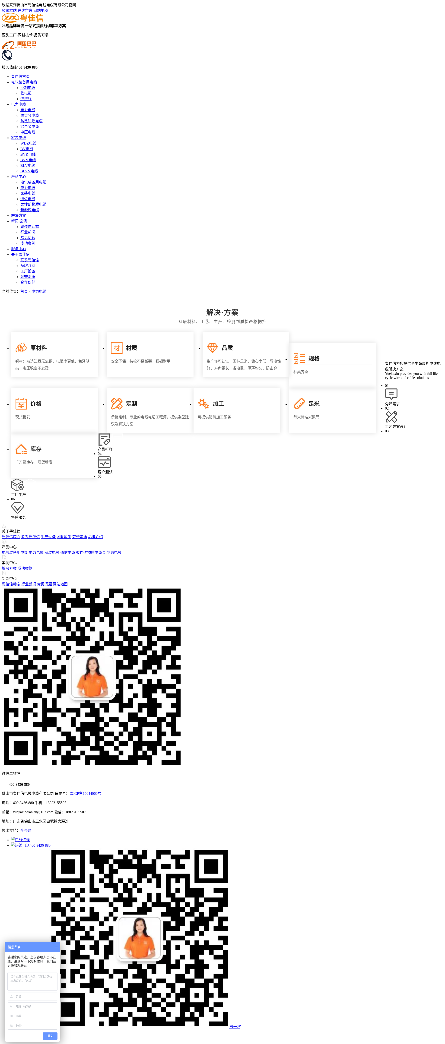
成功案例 (27, 243)
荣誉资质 (27, 277)
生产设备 (48, 537)
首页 (24, 291)
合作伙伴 (27, 282)
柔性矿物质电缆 (33, 204)
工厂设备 (27, 271)
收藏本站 (9, 11)
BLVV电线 (29, 171)
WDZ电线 (28, 143)
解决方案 (18, 216)
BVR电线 (28, 154)
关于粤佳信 (20, 254)
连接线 (26, 99)
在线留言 (25, 11)
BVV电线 (28, 160)
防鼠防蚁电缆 (31, 121)
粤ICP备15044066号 (85, 793)
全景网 (26, 831)
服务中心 (18, 249)
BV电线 (26, 149)
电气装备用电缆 (24, 82)
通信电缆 (27, 199)
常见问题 (27, 238)
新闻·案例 (19, 221)
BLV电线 (27, 165)
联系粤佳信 (29, 260)
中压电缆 (27, 132)
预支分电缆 (29, 115)
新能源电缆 (29, 210)
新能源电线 (112, 553)
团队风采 (64, 537)
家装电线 (18, 138)
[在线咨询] (20, 840)
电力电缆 (18, 104)
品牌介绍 (27, 266)
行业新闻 (27, 232)
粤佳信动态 (29, 227)
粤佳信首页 (20, 77)
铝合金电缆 (29, 127)
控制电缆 (27, 88)
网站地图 (40, 11)
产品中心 (18, 177)
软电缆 (26, 93)
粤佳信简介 (11, 537)
